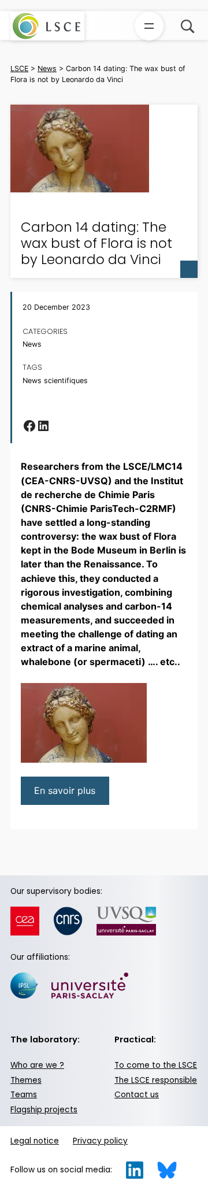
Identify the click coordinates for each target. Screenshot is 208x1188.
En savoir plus (64, 790)
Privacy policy (100, 1140)
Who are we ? (37, 1065)
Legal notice (34, 1140)
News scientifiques (55, 381)
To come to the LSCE (155, 1065)
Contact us (136, 1094)
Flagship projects (43, 1109)
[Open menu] (149, 26)
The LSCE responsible (155, 1080)
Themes (26, 1080)
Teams (23, 1094)
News (32, 344)
